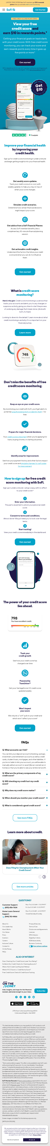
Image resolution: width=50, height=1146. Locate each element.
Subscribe (41, 991)
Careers (5, 940)
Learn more (25, 332)
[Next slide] (44, 876)
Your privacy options (40, 946)
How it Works (6, 929)
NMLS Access (33, 935)
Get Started (40, 10)
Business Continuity (35, 943)
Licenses (32, 932)
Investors (5, 938)
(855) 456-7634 (11, 907)
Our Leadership (7, 926)
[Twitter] (25, 997)
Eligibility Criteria (34, 938)
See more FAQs (25, 818)
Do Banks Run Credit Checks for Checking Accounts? (19, 964)
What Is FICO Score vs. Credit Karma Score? (16, 970)
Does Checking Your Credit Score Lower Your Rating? (19, 961)
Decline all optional (13, 1140)
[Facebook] (16, 997)
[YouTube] (33, 997)
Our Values (6, 932)
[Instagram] (29, 997)
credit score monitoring (32, 4)
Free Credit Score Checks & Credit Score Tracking (18, 972)
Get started (25, 62)
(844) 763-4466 (11, 916)
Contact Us (5, 946)
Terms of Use (33, 926)
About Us (5, 924)
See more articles (25, 886)
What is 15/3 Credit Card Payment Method (15, 967)
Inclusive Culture (7, 943)
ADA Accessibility (35, 940)
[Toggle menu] (4, 10)
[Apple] (17, 1005)
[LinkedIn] (21, 997)
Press (4, 935)
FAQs (4, 952)
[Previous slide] (40, 876)
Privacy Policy (37, 1135)
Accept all (32, 1140)
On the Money (6, 949)
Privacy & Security (34, 924)
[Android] (33, 1005)
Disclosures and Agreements (38, 929)
